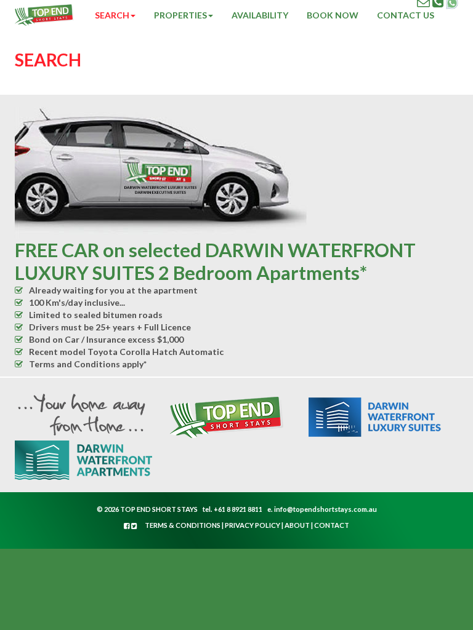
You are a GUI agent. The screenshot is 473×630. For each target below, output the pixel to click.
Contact (331, 525)
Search (112, 15)
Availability (260, 15)
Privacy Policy (252, 525)
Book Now (332, 15)
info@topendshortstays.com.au (325, 509)
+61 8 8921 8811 (238, 509)
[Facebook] (127, 526)
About (297, 525)
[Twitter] (134, 526)
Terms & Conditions (182, 525)
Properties (180, 15)
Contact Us (405, 15)
